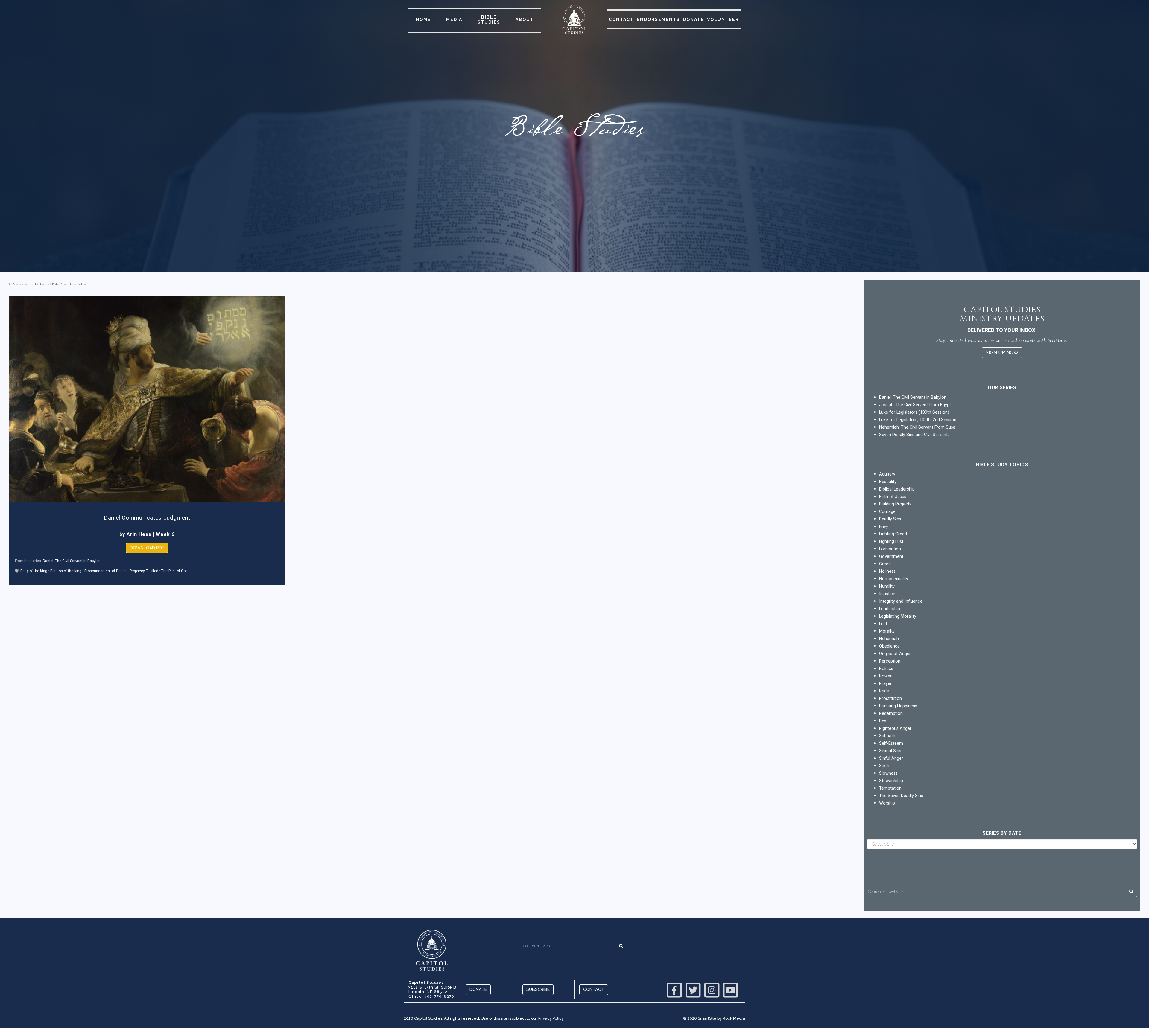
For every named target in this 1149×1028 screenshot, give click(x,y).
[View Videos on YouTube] (730, 989)
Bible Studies (489, 20)
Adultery (887, 474)
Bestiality (887, 481)
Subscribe (538, 989)
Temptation (890, 788)
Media (454, 19)
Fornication (890, 549)
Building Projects (895, 504)
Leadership (889, 608)
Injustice (887, 593)
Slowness (888, 773)
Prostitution (890, 698)
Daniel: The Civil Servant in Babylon (72, 561)
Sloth (884, 765)
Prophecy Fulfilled (144, 571)
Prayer (885, 683)
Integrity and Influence (900, 601)
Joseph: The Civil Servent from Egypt (915, 404)
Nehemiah (889, 638)
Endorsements (658, 19)
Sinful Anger (891, 758)
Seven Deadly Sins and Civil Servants (914, 434)
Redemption (891, 713)
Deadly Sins (890, 519)
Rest (883, 721)
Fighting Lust (891, 541)
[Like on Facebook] (674, 989)
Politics (886, 668)
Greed (885, 563)
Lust (883, 623)
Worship (887, 803)
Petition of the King (65, 571)
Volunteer (723, 19)
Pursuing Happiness (898, 706)
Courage (887, 511)
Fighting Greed (893, 534)
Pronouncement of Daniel (105, 571)
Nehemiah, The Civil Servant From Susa (917, 427)
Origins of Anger (895, 653)
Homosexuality (893, 578)
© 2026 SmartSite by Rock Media (714, 1018)
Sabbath (887, 735)
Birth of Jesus (892, 496)
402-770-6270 (439, 996)
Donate (693, 19)
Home (423, 19)
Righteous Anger (895, 728)
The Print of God (174, 571)
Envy (883, 526)
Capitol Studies (428, 1018)
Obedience (889, 646)
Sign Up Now (1002, 352)
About (525, 19)
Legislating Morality (897, 616)
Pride (884, 691)
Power (885, 676)
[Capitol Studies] (574, 19)
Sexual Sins (890, 750)
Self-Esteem (891, 743)
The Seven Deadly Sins (901, 795)
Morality (887, 631)
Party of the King (33, 571)
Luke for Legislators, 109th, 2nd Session (917, 419)
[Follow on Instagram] (712, 989)
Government (891, 556)
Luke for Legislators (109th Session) (914, 412)
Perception (889, 661)
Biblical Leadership (897, 489)
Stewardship (891, 780)
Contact (621, 19)
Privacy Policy (551, 1018)
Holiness (887, 571)
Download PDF (147, 548)
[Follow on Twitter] (693, 989)
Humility (887, 586)
